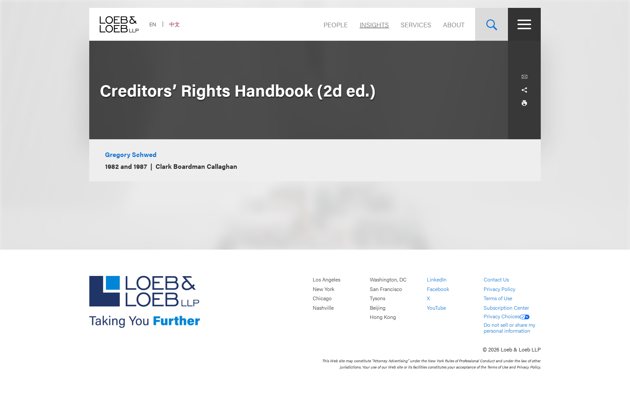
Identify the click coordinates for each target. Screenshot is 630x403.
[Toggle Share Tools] (524, 90)
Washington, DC (388, 279)
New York (323, 289)
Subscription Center (506, 307)
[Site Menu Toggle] (524, 24)
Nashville (323, 307)
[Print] (524, 103)
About (454, 24)
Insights (374, 24)
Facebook (438, 289)
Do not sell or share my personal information (509, 327)
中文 (174, 24)
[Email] (524, 76)
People (336, 24)
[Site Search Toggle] (491, 24)
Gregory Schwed (131, 154)
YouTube (436, 307)
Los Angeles (326, 279)
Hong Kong (383, 317)
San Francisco (386, 289)
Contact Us (496, 279)
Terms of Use (498, 298)
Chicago (322, 298)
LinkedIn (437, 279)
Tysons (377, 298)
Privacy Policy (499, 289)
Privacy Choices (502, 316)
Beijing (378, 307)
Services (416, 24)
